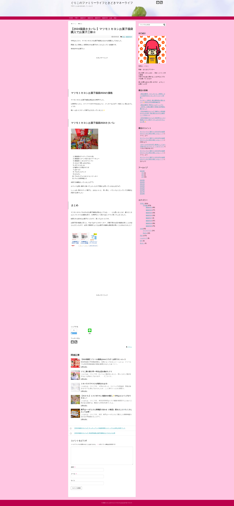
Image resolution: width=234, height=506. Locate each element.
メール (74, 474)
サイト (73, 480)
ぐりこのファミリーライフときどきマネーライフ (102, 2)
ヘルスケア (143, 238)
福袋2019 (97, 18)
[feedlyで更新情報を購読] (157, 2)
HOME (71, 18)
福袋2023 (149, 213)
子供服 (145, 205)
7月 (142, 173)
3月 (142, 175)
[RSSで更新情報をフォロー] (161, 2)
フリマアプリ (147, 230)
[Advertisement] (102, 72)
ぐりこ (130, 347)
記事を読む (84, 367)
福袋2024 (129, 37)
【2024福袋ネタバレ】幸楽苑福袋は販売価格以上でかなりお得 (94, 433)
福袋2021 (149, 207)
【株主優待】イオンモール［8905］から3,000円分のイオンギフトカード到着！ (152, 95)
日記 (115, 18)
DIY (141, 241)
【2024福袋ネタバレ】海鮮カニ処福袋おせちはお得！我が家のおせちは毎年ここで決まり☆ (152, 113)
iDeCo (145, 233)
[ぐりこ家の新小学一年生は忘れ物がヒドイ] (75, 375)
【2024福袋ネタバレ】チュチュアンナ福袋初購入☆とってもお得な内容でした (99, 428)
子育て (77, 18)
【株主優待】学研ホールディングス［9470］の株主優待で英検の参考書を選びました (152, 107)
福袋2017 (83, 18)
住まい (142, 243)
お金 (110, 18)
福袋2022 (149, 210)
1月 (142, 177)
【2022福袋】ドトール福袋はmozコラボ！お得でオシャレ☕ (103, 359)
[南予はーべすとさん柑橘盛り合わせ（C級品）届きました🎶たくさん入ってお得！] (75, 413)
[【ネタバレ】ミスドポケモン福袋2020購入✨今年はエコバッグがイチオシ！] (75, 399)
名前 (73, 467)
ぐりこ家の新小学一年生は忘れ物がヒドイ (96, 371)
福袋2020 (105, 18)
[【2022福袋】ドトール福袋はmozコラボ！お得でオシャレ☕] (75, 363)
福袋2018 (90, 18)
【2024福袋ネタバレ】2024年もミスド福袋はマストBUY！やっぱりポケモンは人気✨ (153, 120)
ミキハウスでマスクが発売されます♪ (94, 384)
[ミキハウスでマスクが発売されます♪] (75, 387)
